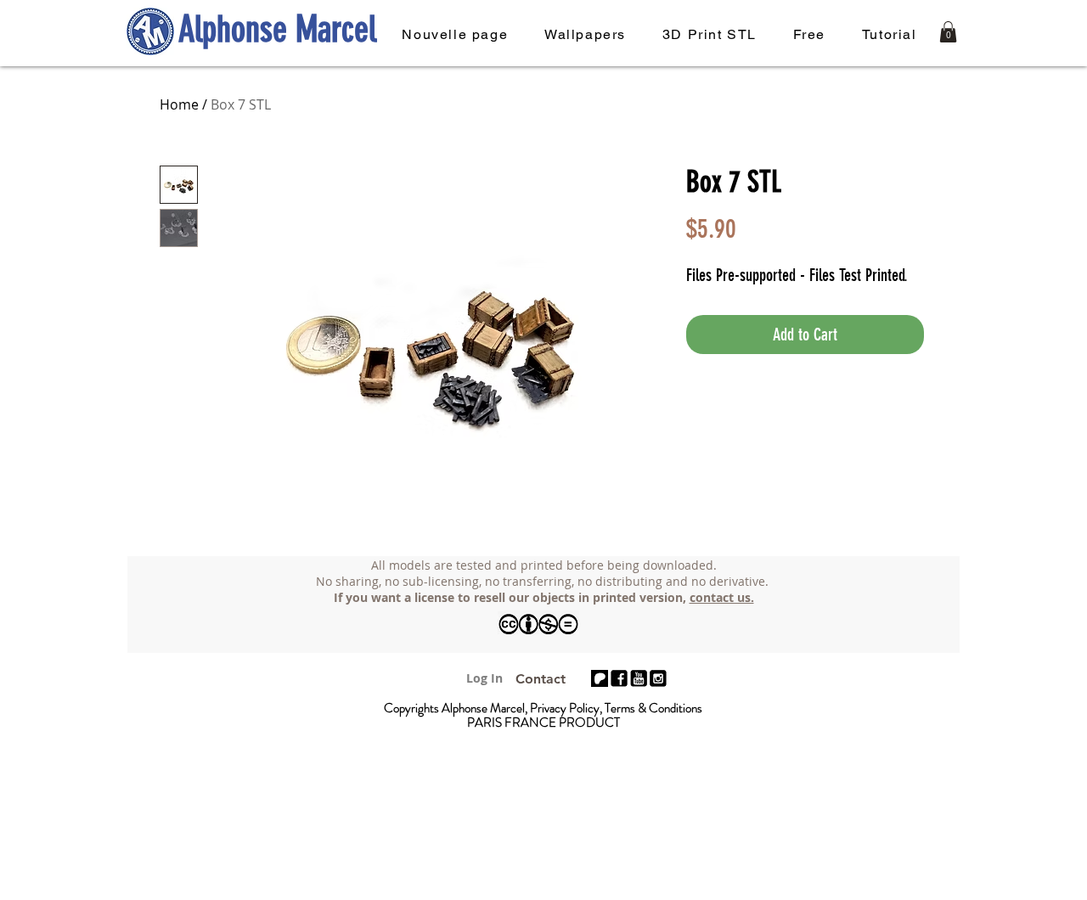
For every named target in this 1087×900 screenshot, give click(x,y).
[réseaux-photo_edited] (619, 678)
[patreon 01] (599, 678)
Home (179, 104)
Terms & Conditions (653, 708)
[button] (948, 31)
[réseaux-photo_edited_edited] (658, 678)
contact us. (722, 597)
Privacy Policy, (567, 708)
